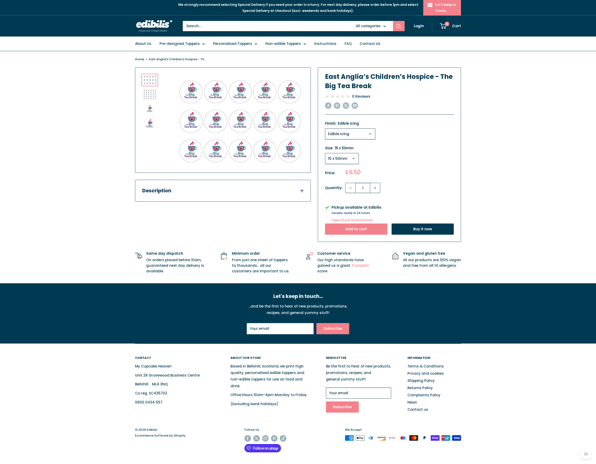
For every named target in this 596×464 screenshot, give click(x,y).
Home (139, 59)
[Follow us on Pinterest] (274, 438)
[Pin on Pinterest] (337, 105)
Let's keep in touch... (445, 7)
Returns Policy (420, 387)
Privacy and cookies (425, 373)
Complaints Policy (423, 395)
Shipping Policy (421, 380)
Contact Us (370, 43)
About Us (143, 43)
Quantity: (333, 187)
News (412, 402)
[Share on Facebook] (328, 105)
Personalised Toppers (232, 43)
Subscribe (332, 328)
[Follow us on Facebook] (247, 438)
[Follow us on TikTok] (283, 438)
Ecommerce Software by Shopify (160, 435)
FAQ (348, 43)
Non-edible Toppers (283, 43)
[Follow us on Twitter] (256, 438)
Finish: (342, 123)
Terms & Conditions (425, 366)
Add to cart (356, 229)
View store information (352, 220)
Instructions (325, 43)
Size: (339, 148)
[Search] (399, 26)
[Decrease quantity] (350, 188)
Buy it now (422, 229)
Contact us (417, 409)
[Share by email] (355, 105)
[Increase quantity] (375, 188)
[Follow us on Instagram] (265, 438)
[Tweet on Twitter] (346, 105)
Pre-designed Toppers (179, 43)
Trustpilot (360, 265)
